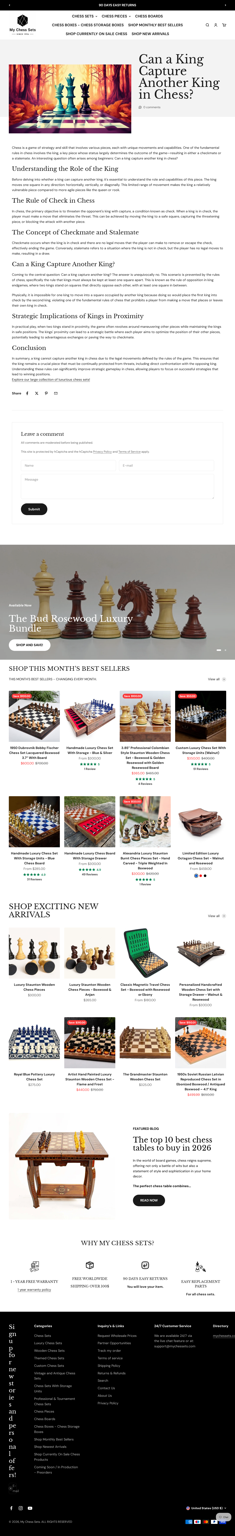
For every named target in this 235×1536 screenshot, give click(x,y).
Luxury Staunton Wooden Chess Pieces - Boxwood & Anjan (89, 1038)
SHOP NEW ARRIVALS (150, 33)
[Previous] (9, 5)
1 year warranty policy (34, 1338)
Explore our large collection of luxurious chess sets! (51, 379)
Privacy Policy (102, 452)
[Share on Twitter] (36, 393)
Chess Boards (44, 1467)
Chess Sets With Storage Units (53, 1437)
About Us (105, 1444)
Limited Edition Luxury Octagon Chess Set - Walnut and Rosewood (201, 906)
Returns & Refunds (112, 1421)
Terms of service (110, 1406)
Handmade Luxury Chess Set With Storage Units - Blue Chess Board (34, 906)
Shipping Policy (109, 1414)
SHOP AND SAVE (29, 693)
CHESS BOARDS (149, 16)
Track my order (109, 1399)
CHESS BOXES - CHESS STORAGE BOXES (88, 25)
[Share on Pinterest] (46, 393)
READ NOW (149, 1249)
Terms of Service (129, 452)
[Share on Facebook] (27, 393)
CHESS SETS (83, 16)
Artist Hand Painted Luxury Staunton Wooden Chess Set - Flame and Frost (89, 1128)
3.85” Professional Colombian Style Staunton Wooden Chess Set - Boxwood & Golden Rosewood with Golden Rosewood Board (145, 806)
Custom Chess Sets (49, 1414)
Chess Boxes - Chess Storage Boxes (56, 1477)
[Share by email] (55, 393)
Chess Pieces (44, 1460)
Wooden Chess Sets (49, 1399)
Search (103, 1429)
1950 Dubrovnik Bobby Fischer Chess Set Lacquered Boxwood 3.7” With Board (34, 801)
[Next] (225, 5)
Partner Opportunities (114, 1391)
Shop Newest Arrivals (50, 1495)
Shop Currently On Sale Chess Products (57, 1505)
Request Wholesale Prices (117, 1384)
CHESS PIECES (114, 16)
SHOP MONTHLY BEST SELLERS (155, 25)
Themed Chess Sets (49, 1406)
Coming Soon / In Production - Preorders (56, 1518)
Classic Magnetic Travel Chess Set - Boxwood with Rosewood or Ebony (145, 1038)
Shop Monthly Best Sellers (54, 1487)
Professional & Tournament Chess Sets (54, 1450)
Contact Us (106, 1436)
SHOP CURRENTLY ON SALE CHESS (96, 33)
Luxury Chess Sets (48, 1391)
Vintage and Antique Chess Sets (54, 1424)
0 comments (151, 107)
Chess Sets (42, 1384)
